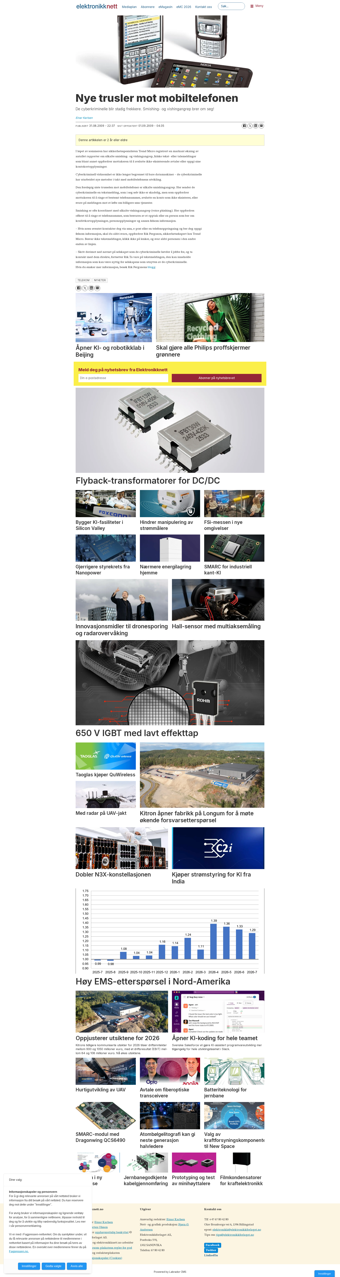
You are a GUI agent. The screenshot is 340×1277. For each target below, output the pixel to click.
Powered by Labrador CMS (170, 1271)
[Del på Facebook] (244, 126)
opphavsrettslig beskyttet (112, 1232)
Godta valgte (53, 1266)
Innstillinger (324, 1273)
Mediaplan (129, 7)
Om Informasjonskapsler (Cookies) (99, 1258)
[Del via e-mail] (261, 126)
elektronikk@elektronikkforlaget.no (236, 1229)
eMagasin (165, 7)
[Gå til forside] (96, 6)
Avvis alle (77, 1266)
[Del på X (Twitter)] (250, 126)
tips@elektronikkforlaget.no (235, 1234)
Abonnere (148, 7)
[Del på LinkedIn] (255, 126)
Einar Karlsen (103, 1222)
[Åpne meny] (252, 6)
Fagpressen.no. (19, 1251)
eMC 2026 (183, 7)
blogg (151, 267)
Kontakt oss (203, 7)
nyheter (100, 280)
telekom (84, 280)
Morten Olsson (98, 1227)
